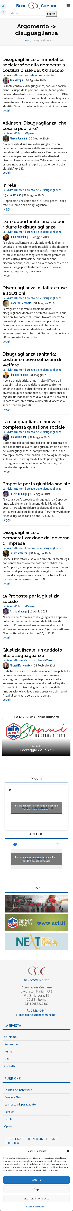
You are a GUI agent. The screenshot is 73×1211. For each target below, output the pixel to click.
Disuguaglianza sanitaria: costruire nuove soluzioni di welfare (32, 359)
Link (7, 1059)
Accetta (36, 1179)
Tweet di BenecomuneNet (36, 807)
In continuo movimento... (40, 75)
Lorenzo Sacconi (18, 553)
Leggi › (7, 110)
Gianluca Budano (18, 375)
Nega (36, 1189)
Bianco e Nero (13, 1097)
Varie (49, 660)
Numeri (19, 75)
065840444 (38, 1010)
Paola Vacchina (17, 237)
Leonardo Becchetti (20, 303)
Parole (8, 1119)
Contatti (9, 1066)
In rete (9, 185)
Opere (30, 133)
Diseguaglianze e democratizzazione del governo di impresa (36, 538)
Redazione (15, 195)
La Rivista (9, 75)
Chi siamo (10, 1037)
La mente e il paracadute (20, 1104)
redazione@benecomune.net (38, 1015)
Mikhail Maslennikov (20, 665)
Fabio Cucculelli (18, 437)
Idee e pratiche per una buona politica (31, 1140)
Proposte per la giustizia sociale (36, 483)
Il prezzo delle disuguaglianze (42, 190)
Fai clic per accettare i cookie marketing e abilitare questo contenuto (36, 807)
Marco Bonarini (18, 138)
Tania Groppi (16, 80)
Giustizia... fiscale (35, 660)
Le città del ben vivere (18, 1090)
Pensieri (31, 606)
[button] (68, 1151)
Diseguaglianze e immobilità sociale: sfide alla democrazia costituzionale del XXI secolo (34, 65)
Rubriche (20, 133)
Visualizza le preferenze (36, 1198)
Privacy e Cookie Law (35, 1206)
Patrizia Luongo (18, 494)
